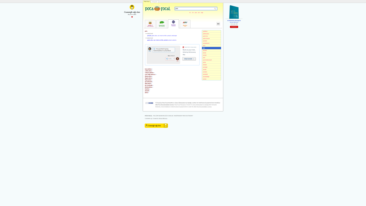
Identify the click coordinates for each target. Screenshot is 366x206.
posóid (204, 55)
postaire (205, 72)
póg (202, 12)
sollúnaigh (174, 35)
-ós (193, 12)
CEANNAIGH (234, 26)
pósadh (205, 50)
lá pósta (147, 89)
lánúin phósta (149, 87)
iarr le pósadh (149, 85)
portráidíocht (206, 43)
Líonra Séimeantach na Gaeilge (183, 102)
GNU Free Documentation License (164, 104)
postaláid (205, 74)
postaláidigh (206, 76)
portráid (205, 41)
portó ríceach (206, 38)
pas (196, 12)
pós (204, 48)
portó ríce (205, 36)
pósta (204, 62)
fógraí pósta (148, 80)
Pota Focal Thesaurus (180, 104)
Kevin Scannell (205, 102)
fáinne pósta (148, 76)
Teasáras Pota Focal (162, 102)
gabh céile (154, 35)
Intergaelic (154, 1)
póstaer (205, 64)
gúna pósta (148, 83)
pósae (204, 53)
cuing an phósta (149, 72)
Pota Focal (146, 1)
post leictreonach (207, 60)
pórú (204, 45)
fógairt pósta (149, 78)
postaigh (205, 67)
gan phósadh (149, 81)
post (204, 57)
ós (190, 12)
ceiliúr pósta (148, 71)
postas (204, 79)
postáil (204, 69)
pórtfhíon (205, 31)
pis (199, 12)
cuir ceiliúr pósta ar (150, 74)
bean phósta (148, 69)
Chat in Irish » (189, 59)
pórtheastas (206, 33)
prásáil (149, 35)
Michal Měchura (163, 118)
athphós (174, 40)
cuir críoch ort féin (162, 35)
